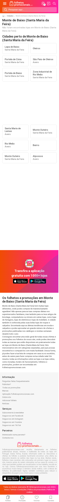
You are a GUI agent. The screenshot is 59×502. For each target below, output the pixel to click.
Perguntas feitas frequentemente (15, 381)
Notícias (5, 403)
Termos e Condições (18, 490)
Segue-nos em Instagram (12, 419)
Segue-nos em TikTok (11, 425)
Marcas (5, 391)
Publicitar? (6, 384)
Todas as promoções (11, 388)
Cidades (10, 16)
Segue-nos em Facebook (12, 416)
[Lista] (48, 3)
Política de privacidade (36, 490)
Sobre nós (6, 397)
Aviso (6, 490)
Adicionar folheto (9, 400)
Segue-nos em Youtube (12, 422)
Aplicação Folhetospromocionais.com (18, 394)
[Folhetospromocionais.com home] (21, 3)
